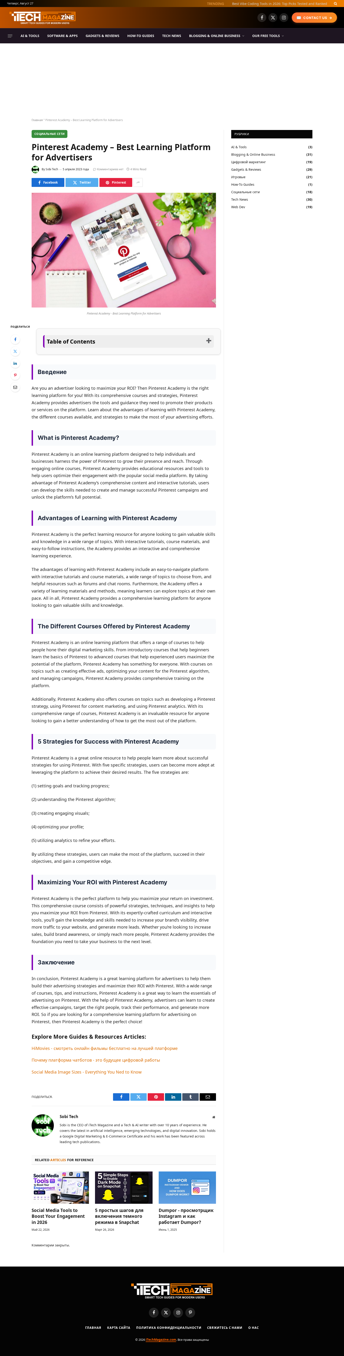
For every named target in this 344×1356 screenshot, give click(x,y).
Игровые (238, 177)
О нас (253, 1328)
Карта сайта (118, 1328)
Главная (37, 120)
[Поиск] (335, 3)
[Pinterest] (15, 375)
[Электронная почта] (15, 387)
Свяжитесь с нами (224, 1328)
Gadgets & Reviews (102, 35)
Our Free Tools (266, 35)
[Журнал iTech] (42, 17)
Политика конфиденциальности (168, 1328)
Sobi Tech (52, 169)
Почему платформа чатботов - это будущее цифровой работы (96, 1060)
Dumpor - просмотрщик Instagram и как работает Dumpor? (186, 1216)
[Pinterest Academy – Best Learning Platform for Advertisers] (124, 306)
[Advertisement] (172, 81)
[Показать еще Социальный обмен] (138, 182)
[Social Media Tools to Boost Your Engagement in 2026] (60, 1187)
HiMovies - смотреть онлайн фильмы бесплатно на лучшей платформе (105, 1048)
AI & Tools (30, 35)
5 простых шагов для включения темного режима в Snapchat (119, 1216)
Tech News (171, 35)
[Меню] (10, 36)
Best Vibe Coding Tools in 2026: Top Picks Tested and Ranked (279, 4)
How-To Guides (140, 35)
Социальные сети (49, 134)
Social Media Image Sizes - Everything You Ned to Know (87, 1072)
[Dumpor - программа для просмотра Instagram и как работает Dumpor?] (187, 1187)
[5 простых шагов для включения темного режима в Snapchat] (123, 1187)
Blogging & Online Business (214, 35)
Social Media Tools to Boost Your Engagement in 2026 (58, 1216)
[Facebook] (15, 339)
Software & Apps (62, 35)
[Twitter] (15, 351)
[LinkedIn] (15, 363)
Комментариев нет (110, 169)
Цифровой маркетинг (248, 162)
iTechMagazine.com (161, 1339)
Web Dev (238, 207)
